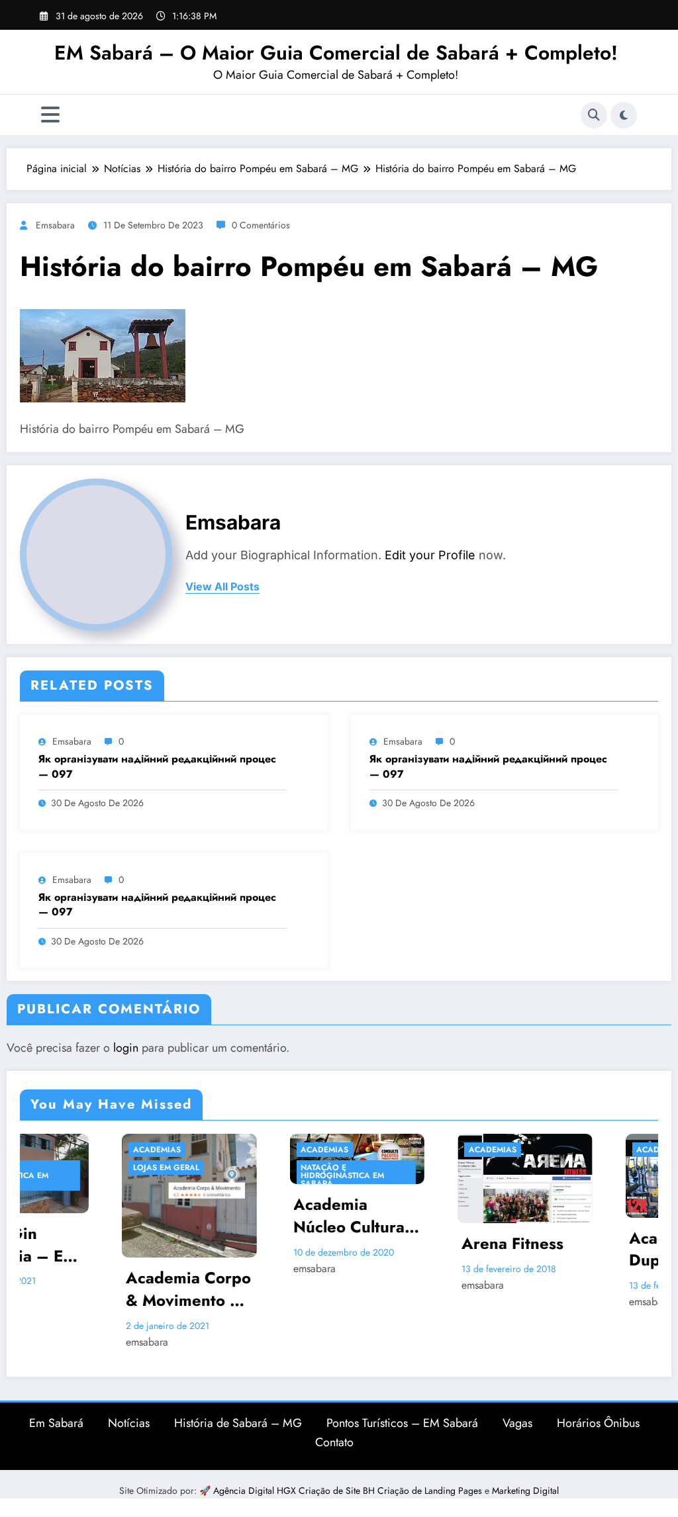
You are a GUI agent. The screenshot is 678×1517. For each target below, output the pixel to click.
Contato (334, 1442)
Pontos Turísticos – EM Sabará (402, 1423)
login (125, 1047)
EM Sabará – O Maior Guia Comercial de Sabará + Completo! (336, 52)
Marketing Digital (525, 1490)
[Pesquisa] (594, 115)
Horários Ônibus (598, 1423)
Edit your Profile (430, 555)
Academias (67, 1150)
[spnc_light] (623, 115)
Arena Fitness (423, 1243)
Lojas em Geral (77, 1167)
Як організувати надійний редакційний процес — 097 (157, 766)
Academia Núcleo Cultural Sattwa (262, 1215)
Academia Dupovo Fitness (597, 1249)
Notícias (129, 1423)
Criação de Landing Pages (431, 1490)
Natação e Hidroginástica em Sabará (253, 1175)
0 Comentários (261, 225)
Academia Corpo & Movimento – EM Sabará (99, 1289)
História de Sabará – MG (238, 1423)
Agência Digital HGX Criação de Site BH (295, 1490)
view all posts (222, 586)
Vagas (517, 1423)
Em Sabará (56, 1423)
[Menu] (50, 115)
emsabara (55, 225)
